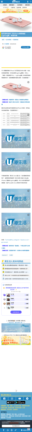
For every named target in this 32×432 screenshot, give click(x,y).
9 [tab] (15, 11)
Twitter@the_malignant (12, 240)
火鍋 (11, 255)
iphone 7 (5, 255)
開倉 (11, 405)
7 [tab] (12, 11)
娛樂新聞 (19, 7)
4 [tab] (17, 9)
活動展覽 (3, 405)
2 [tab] (14, 9)
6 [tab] (20, 9)
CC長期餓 (6, 44)
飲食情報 (8, 39)
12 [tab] (20, 11)
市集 (8, 405)
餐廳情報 (15, 39)
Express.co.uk (25, 240)
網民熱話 (3, 414)
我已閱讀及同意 (16, 426)
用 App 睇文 (26, 47)
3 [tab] (15, 9)
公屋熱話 (13, 7)
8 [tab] (14, 11)
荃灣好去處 (11, 407)
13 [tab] (16, 12)
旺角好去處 (18, 407)
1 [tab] (12, 9)
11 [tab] (18, 11)
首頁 (3, 39)
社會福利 (15, 409)
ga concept (4, 242)
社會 (23, 407)
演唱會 (5, 5)
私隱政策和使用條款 (14, 423)
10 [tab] (17, 11)
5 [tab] (18, 9)
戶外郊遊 (9, 409)
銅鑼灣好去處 (26, 405)
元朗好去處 (4, 407)
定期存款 (24, 7)
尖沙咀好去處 (17, 405)
